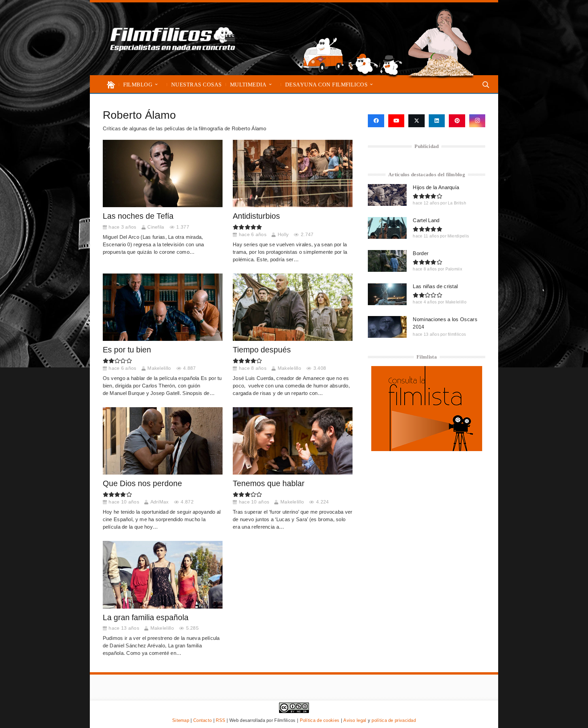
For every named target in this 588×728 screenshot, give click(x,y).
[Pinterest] (457, 120)
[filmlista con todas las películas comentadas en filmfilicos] (426, 449)
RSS (220, 720)
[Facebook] (376, 120)
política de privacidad (394, 720)
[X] (416, 120)
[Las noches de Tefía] (163, 173)
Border (420, 253)
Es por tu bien (127, 350)
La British (457, 203)
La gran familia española (146, 617)
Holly (283, 234)
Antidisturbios (256, 216)
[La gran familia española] (163, 574)
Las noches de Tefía (138, 216)
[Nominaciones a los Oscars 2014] (387, 327)
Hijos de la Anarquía (436, 187)
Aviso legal (354, 720)
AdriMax (159, 501)
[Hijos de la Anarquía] (387, 195)
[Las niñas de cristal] (387, 294)
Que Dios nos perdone (142, 483)
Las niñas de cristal (435, 286)
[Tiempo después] (293, 307)
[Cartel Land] (387, 228)
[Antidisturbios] (293, 173)
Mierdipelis (458, 236)
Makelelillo (159, 368)
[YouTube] (396, 120)
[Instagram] (477, 120)
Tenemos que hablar (269, 483)
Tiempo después (262, 350)
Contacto (202, 720)
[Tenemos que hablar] (293, 441)
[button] (156, 84)
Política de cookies (320, 720)
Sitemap (180, 720)
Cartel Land (426, 220)
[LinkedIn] (437, 120)
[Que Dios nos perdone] (163, 441)
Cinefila (155, 227)
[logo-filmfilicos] (172, 39)
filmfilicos (457, 334)
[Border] (387, 261)
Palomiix (453, 269)
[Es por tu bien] (163, 307)
